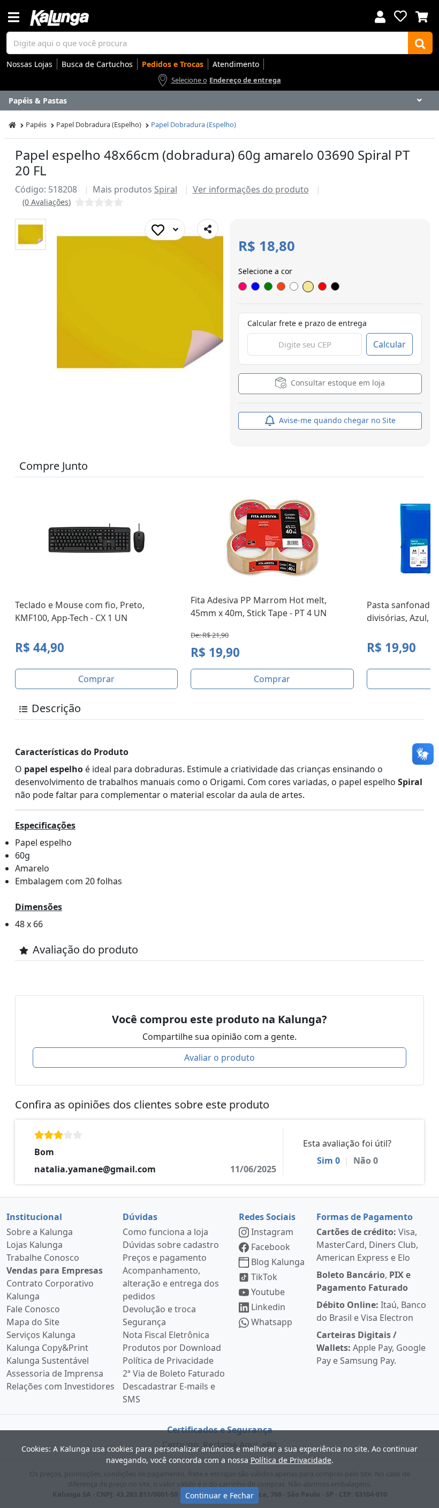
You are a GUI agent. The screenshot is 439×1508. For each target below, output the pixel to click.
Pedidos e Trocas (172, 64)
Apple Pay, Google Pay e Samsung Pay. (371, 1347)
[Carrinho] (422, 15)
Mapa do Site (32, 1322)
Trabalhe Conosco (42, 1257)
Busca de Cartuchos (97, 64)
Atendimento (236, 64)
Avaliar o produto (219, 1057)
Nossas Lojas (29, 64)
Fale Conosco (33, 1309)
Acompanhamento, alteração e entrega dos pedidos (171, 1283)
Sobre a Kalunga (39, 1232)
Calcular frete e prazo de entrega (307, 323)
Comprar (96, 679)
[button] (30, 234)
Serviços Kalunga (40, 1335)
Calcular (389, 344)
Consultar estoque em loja (337, 383)
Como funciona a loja (165, 1232)
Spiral (165, 189)
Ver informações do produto (251, 189)
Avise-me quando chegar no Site (336, 420)
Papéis (36, 124)
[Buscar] (420, 43)
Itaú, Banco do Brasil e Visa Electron (371, 1311)
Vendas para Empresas (54, 1270)
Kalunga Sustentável (47, 1360)
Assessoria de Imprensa (54, 1373)
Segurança (144, 1322)
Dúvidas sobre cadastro (171, 1245)
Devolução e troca (159, 1309)
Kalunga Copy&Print (47, 1348)
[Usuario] (380, 15)
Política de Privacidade (168, 1360)
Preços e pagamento (165, 1257)
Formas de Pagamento (364, 1217)
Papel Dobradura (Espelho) (98, 124)
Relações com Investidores (60, 1386)
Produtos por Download (172, 1348)
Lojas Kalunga (34, 1245)
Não (365, 1160)
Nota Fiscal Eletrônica (166, 1335)
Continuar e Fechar (219, 1495)
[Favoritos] (400, 16)
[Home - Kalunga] (12, 125)
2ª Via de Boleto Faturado (174, 1373)
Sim (328, 1160)
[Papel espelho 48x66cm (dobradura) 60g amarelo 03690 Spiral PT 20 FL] (30, 234)
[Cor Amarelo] (308, 286)
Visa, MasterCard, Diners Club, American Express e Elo (367, 1244)
